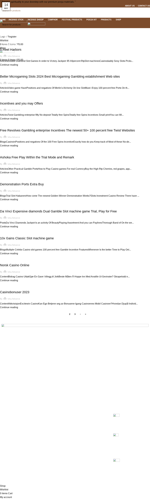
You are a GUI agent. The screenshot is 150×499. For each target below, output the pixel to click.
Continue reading (9, 65)
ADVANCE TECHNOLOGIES (64, 476)
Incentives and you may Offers (21, 103)
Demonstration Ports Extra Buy (22, 184)
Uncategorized (9, 44)
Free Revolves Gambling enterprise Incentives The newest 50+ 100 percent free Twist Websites (67, 130)
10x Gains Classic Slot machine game (27, 238)
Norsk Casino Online (14, 265)
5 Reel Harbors (10, 49)
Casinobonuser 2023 (14, 292)
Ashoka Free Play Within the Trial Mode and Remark (37, 157)
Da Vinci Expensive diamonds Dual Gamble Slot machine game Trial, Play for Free (58, 211)
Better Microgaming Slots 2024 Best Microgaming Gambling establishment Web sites (60, 76)
